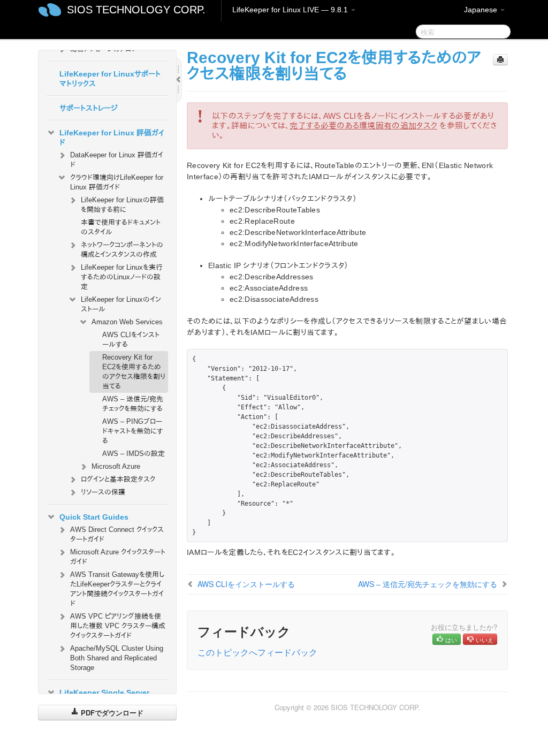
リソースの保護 (103, 492)
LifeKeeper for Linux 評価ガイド (111, 137)
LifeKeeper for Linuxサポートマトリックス (110, 79)
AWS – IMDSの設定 (133, 454)
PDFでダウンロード (111, 712)
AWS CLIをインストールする (130, 339)
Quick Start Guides (93, 517)
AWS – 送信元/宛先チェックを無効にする (132, 404)
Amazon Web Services (127, 322)
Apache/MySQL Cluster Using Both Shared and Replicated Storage (116, 658)
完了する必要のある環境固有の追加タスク (363, 125)
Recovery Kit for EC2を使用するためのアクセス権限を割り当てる (133, 371)
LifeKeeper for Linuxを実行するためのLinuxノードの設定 (122, 277)
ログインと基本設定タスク (118, 479)
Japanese (481, 9)
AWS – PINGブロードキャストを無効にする (132, 431)
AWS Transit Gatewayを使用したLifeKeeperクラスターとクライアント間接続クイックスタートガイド (117, 588)
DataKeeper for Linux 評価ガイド (116, 160)
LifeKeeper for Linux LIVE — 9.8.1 (291, 9)
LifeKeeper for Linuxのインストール (121, 304)
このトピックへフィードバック (257, 652)
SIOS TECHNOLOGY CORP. (136, 10)
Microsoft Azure (116, 466)
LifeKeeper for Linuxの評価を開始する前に (122, 205)
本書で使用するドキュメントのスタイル (121, 227)
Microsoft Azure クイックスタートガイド (117, 557)
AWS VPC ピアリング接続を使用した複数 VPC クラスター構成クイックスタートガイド (117, 625)
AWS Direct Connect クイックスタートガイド (117, 534)
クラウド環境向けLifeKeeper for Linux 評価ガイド (116, 182)
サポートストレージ (88, 108)
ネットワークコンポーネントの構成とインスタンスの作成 (122, 249)
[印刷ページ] (500, 59)
